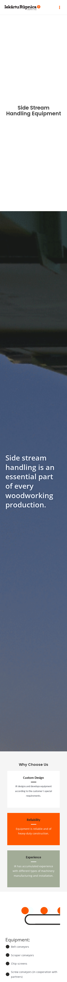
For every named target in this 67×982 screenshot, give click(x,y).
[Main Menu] (59, 7)
